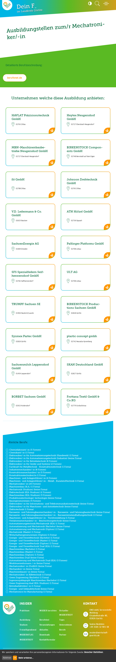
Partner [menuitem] (62, 635)
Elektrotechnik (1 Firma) (21, 509)
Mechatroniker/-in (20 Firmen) (25, 484)
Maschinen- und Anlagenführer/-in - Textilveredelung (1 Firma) (42, 518)
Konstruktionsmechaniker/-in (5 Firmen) (30, 472)
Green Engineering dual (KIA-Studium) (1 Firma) (34, 583)
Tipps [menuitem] (61, 620)
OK (15, 658)
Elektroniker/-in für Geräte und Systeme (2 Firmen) (35, 464)
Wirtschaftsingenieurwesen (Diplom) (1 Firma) (33, 535)
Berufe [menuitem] (62, 630)
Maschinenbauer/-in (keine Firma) (27, 572)
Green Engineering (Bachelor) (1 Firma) (29, 577)
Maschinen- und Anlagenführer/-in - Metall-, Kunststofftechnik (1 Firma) (46, 481)
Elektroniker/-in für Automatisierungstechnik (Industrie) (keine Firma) (45, 458)
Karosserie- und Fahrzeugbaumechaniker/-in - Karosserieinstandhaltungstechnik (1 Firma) (55, 515)
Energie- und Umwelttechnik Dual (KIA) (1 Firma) (34, 546)
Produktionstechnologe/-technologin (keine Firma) (35, 498)
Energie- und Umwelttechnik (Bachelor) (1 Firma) (34, 538)
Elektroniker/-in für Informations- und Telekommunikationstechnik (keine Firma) (51, 503)
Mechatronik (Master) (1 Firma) (25, 532)
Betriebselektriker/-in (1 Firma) (25, 586)
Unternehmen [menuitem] (65, 625)
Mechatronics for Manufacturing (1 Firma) (30, 591)
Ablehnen (7, 658)
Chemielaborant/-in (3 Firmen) (25, 450)
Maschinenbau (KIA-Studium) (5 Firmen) (30, 495)
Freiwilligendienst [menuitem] (28, 630)
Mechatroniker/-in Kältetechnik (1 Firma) (30, 574)
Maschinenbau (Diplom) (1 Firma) (26, 555)
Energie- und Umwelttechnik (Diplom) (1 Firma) (33, 543)
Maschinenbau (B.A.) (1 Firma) (24, 486)
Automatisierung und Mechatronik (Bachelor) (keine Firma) (39, 526)
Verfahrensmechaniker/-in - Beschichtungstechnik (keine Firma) (42, 520)
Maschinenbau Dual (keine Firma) (26, 557)
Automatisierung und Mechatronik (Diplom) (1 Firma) (36, 529)
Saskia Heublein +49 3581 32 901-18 (99, 625)
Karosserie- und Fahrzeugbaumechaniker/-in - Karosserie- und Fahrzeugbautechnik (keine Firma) (59, 512)
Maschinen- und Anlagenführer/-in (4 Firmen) (33, 478)
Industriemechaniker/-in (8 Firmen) (27, 469)
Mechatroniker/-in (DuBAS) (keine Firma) (30, 566)
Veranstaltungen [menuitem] (47, 625)
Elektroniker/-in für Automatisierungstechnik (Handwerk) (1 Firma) (43, 455)
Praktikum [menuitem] (25, 610)
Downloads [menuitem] (44, 635)
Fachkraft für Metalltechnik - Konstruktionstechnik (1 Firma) (40, 467)
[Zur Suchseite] (97, 3)
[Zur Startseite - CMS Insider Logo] (7, 5)
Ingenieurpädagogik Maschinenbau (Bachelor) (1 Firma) (37, 580)
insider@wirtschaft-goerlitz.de (99, 634)
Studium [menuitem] (23, 625)
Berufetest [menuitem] (44, 620)
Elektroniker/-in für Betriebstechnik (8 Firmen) (33, 461)
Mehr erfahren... (26, 658)
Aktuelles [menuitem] (43, 630)
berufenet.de (14, 78)
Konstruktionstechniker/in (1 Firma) (27, 475)
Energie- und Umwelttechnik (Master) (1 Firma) (33, 540)
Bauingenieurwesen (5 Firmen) (25, 501)
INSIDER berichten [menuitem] (48, 610)
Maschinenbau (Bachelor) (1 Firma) (27, 549)
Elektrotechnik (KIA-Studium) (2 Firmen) (30, 492)
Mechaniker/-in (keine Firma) (24, 569)
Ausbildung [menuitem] (25, 620)
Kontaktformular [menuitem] (47, 640)
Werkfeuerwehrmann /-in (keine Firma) (29, 563)
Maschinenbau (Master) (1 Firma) (26, 552)
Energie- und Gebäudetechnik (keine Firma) (31, 589)
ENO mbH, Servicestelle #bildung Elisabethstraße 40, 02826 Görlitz (101, 614)
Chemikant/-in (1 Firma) (21, 452)
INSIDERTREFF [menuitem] (26, 640)
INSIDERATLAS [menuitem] (26, 635)
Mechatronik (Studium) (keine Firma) (28, 489)
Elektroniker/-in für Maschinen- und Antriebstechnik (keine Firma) (43, 506)
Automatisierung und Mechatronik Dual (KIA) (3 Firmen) (38, 560)
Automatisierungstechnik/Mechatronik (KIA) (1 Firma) (37, 523)
